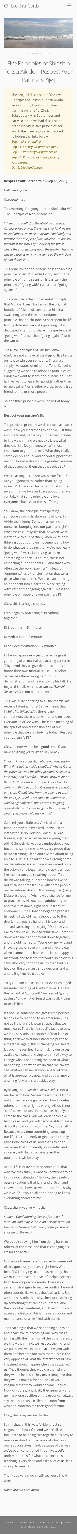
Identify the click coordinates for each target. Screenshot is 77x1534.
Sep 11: (34, 147)
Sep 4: (26, 141)
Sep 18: (34, 152)
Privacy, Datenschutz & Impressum (52, 1522)
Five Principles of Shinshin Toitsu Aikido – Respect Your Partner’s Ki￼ (38, 71)
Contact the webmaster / (19, 1522)
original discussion (32, 95)
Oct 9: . (27, 167)
